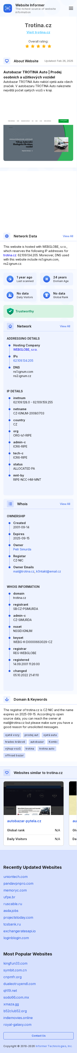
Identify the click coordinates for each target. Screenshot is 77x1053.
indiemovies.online (18, 1018)
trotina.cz (9, 255)
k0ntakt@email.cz (48, 571)
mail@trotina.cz (23, 571)
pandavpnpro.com (18, 883)
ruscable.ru (12, 904)
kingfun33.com (15, 963)
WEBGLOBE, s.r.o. (25, 349)
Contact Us (39, 1035)
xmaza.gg (11, 1004)
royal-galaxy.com (17, 1024)
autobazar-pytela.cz (24, 821)
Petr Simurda (22, 549)
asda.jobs (10, 910)
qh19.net (10, 990)
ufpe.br (9, 897)
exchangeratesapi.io (19, 931)
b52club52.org (15, 1011)
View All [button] (68, 236)
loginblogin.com (16, 938)
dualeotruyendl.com (19, 984)
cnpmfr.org (12, 977)
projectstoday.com (18, 917)
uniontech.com (15, 876)
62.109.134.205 (23, 360)
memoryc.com (15, 890)
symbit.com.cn (15, 970)
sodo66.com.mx (16, 997)
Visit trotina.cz (38, 32)
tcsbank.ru (12, 924)
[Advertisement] (38, 105)
